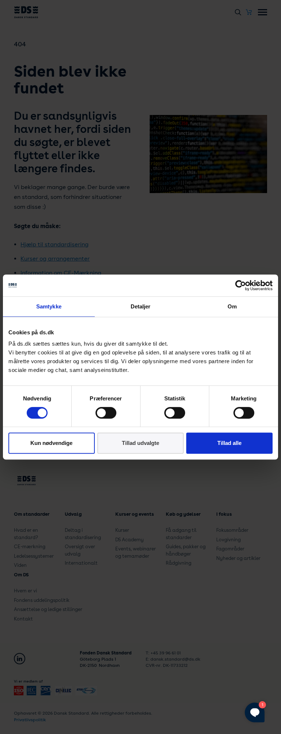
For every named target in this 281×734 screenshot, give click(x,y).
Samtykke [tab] (48, 306)
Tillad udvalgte (140, 443)
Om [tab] (232, 306)
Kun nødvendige (51, 443)
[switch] (105, 413)
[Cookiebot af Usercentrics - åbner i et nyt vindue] (241, 285)
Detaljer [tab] (141, 306)
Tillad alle (229, 443)
